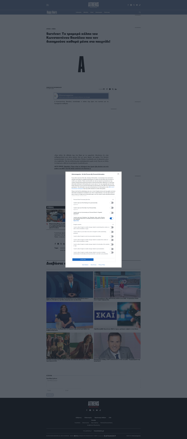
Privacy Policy (102, 264)
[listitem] (93, 199)
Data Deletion (85, 264)
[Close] (118, 174)
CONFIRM (83, 259)
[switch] (112, 203)
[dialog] (93, 220)
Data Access (93, 264)
